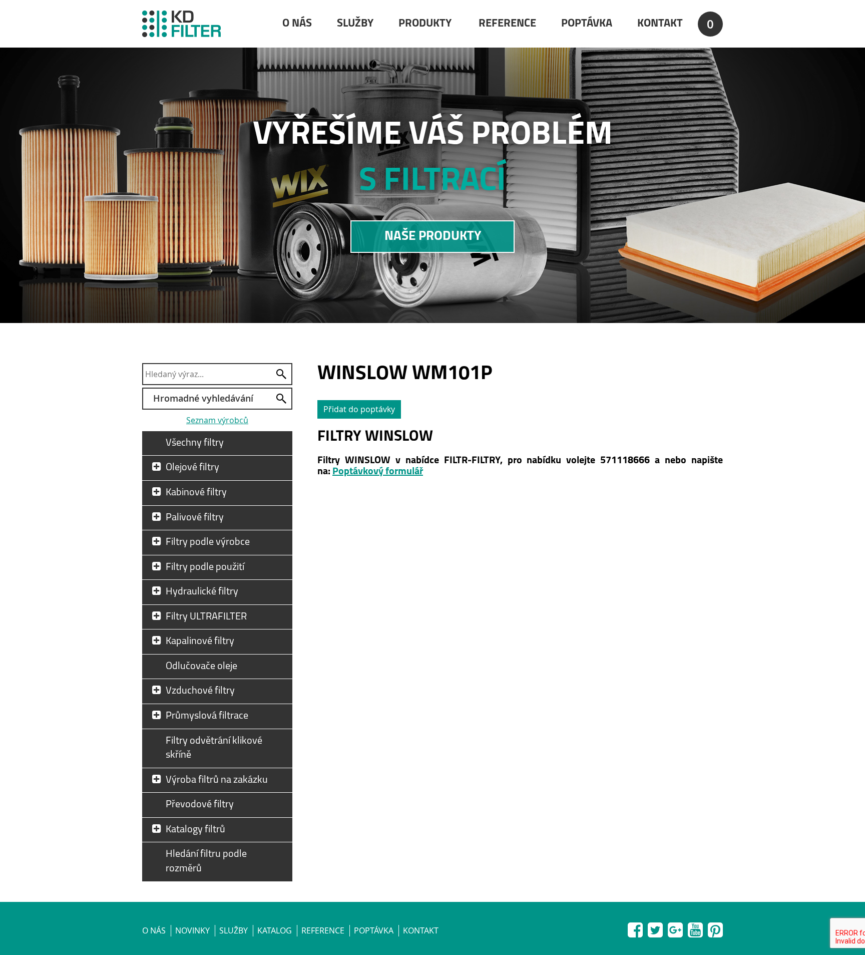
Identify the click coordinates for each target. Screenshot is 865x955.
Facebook (635, 927)
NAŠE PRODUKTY (432, 236)
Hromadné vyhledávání (203, 398)
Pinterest (715, 927)
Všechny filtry (195, 443)
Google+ (675, 927)
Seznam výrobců (217, 420)
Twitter (655, 927)
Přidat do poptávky (359, 409)
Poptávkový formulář (377, 472)
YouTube (695, 927)
